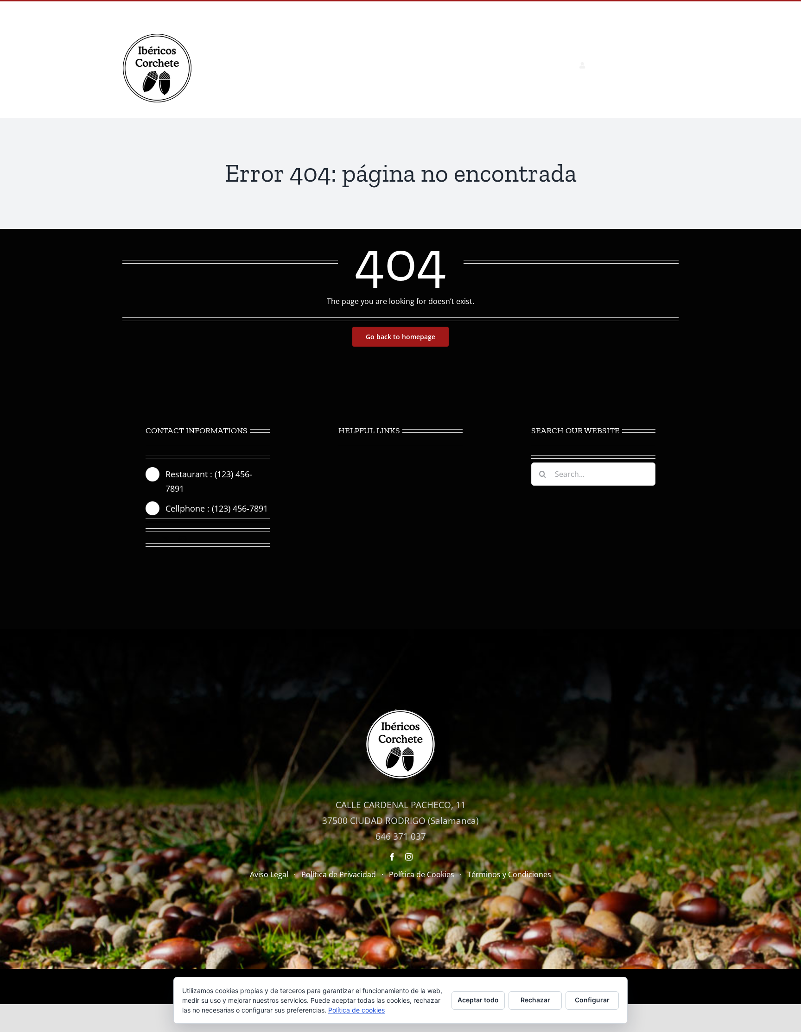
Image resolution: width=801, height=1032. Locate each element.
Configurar (592, 1000)
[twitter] (166, 539)
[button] (663, 65)
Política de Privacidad (338, 874)
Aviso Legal (269, 874)
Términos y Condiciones (509, 874)
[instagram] (182, 539)
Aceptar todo (478, 1000)
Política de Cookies (421, 874)
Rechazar (535, 1000)
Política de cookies (356, 1010)
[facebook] (149, 539)
